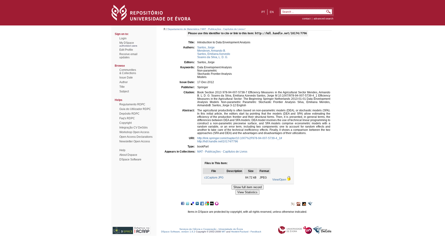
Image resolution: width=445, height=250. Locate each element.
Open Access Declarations (136, 136)
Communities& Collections (127, 71)
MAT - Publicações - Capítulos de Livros (222, 29)
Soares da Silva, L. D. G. (212, 57)
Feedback (256, 231)
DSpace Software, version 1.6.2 (178, 231)
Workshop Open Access (134, 132)
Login (123, 38)
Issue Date (126, 77)
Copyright (125, 123)
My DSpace (126, 42)
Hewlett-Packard (239, 231)
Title (122, 86)
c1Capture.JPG (213, 177)
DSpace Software (130, 159)
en (272, 12)
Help (122, 150)
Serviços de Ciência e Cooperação (197, 229)
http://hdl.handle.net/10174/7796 (217, 141)
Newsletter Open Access (134, 141)
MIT (224, 231)
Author (123, 82)
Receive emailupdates (128, 56)
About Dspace (128, 154)
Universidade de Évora (231, 229)
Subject (124, 91)
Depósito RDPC (129, 113)
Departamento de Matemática (183, 29)
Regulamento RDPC (132, 104)
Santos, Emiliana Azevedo (213, 54)
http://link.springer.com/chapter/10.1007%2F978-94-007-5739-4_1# (239, 138)
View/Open (279, 179)
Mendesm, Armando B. (211, 50)
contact (306, 18)
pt (263, 12)
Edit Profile (126, 49)
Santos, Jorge (206, 47)
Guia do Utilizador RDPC (135, 109)
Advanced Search (323, 18)
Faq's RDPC (127, 118)
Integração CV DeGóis (133, 127)
